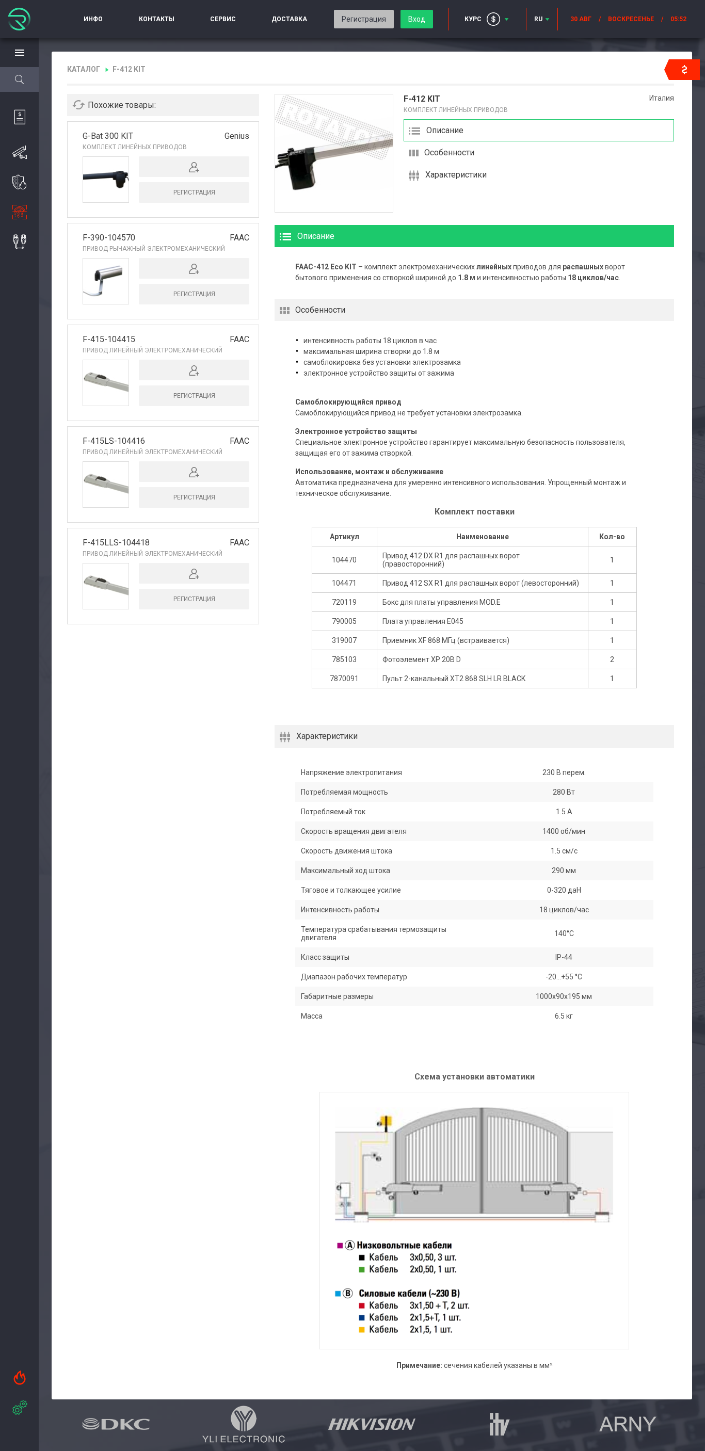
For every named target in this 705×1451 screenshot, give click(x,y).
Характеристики (456, 175)
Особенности (449, 152)
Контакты (156, 19)
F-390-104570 (109, 238)
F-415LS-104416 (114, 441)
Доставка (289, 19)
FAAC (239, 238)
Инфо (93, 19)
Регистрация (364, 19)
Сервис (223, 19)
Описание (444, 130)
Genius (237, 136)
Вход (416, 19)
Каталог (83, 69)
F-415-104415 (109, 339)
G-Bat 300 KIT (108, 136)
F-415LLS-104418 (116, 542)
